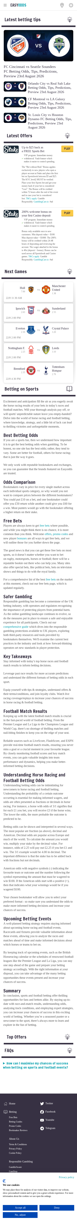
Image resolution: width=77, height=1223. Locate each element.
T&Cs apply (31, 198)
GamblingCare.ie (41, 201)
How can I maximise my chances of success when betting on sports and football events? (35, 1065)
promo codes (60, 534)
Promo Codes (15, 1126)
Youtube (49, 1120)
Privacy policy (66, 1177)
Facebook (50, 1111)
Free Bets (13, 1117)
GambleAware (15, 1167)
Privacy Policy (15, 1148)
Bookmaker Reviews (18, 1130)
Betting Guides (15, 1121)
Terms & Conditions (18, 1144)
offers (48, 534)
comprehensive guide (15, 626)
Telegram (50, 1128)
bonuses (22, 538)
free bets (45, 525)
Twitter (49, 1103)
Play (67, 149)
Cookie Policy (15, 1153)
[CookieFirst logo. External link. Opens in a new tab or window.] (4, 1181)
